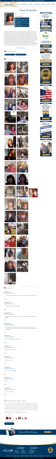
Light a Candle (18, 18)
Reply (5, 298)
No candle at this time (10, 420)
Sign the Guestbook (19, 22)
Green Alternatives (37, 4)
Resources (48, 4)
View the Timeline (8, 54)
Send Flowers (18, 24)
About (18, 4)
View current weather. (22, 47)
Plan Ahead (43, 4)
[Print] (15, 28)
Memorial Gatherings (24, 4)
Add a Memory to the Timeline (20, 20)
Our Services (31, 4)
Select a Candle (8, 414)
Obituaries (53, 4)
